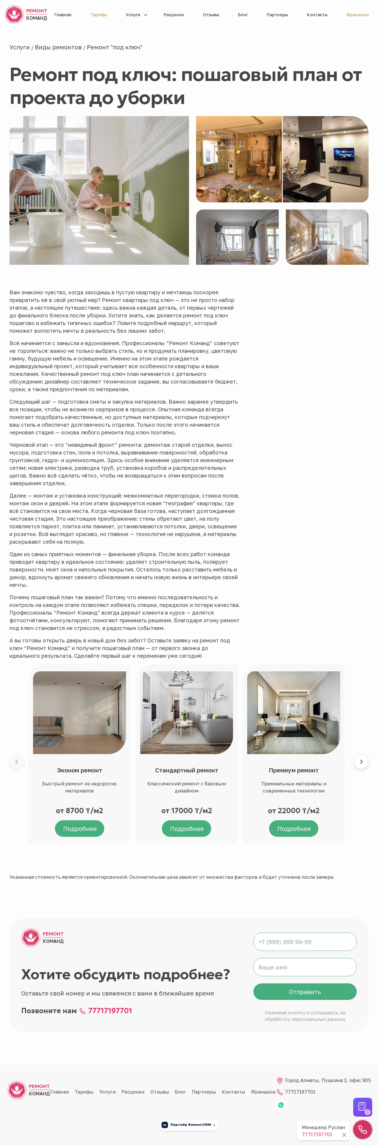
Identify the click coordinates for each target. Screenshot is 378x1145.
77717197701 (110, 1010)
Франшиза (357, 14)
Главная (62, 14)
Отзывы (211, 14)
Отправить (305, 991)
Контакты (317, 14)
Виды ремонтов (59, 47)
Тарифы (98, 14)
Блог (243, 14)
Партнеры (277, 14)
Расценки (174, 14)
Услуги (133, 14)
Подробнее (80, 828)
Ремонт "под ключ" (114, 47)
